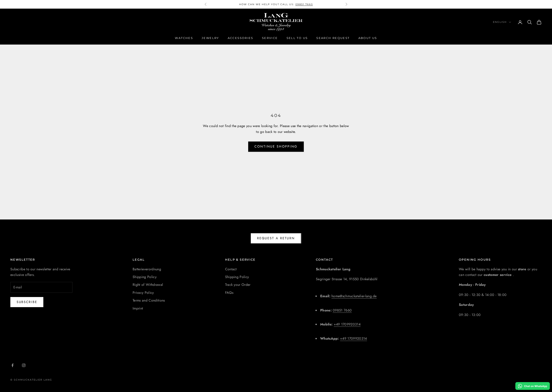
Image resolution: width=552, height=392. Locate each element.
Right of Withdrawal (148, 284)
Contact (231, 269)
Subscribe (27, 302)
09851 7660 (304, 4)
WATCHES (184, 38)
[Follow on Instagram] (24, 365)
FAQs (229, 292)
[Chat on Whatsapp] (532, 386)
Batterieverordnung (147, 269)
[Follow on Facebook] (12, 365)
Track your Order (238, 284)
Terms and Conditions (149, 300)
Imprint (138, 308)
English (500, 22)
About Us (367, 38)
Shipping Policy (145, 276)
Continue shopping (276, 146)
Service (270, 38)
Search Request (333, 38)
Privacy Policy (143, 292)
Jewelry (210, 38)
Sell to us (297, 38)
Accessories (240, 38)
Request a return (276, 238)
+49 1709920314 (347, 324)
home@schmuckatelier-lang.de (354, 296)
